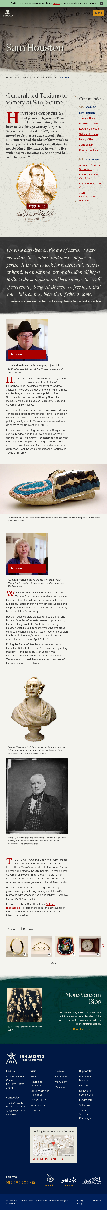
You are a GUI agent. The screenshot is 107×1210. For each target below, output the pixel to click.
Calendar (35, 1110)
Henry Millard (87, 139)
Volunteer (84, 1105)
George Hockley (88, 150)
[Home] (8, 13)
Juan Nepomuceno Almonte (87, 196)
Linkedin (25, 1182)
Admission (36, 1076)
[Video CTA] (27, 340)
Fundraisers (85, 1099)
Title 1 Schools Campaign (85, 1114)
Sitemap (97, 1200)
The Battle (61, 1076)
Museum (60, 1087)
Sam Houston (87, 112)
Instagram (16, 1182)
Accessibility (37, 1105)
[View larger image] (17, 946)
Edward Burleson (89, 128)
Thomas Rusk (87, 118)
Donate (83, 1085)
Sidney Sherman (88, 134)
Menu (98, 12)
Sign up (57, 3)
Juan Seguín (86, 144)
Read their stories (83, 1029)
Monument (61, 1081)
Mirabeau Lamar (88, 123)
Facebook (8, 1182)
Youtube (33, 1182)
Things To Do (38, 1099)
